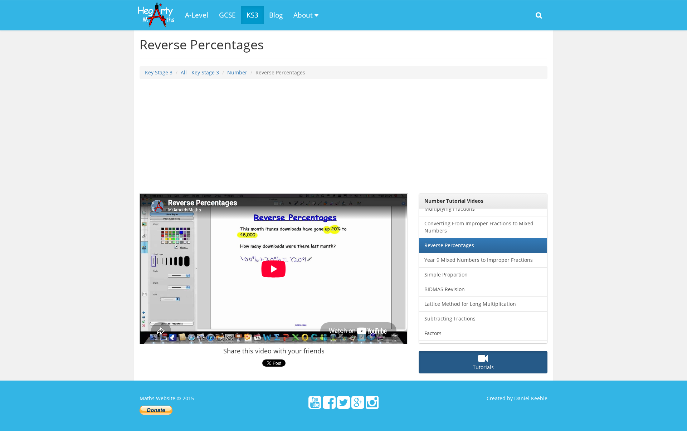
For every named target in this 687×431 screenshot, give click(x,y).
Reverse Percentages (449, 245)
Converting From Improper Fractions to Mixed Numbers (478, 227)
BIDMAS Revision (444, 289)
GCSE (227, 15)
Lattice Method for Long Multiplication (470, 303)
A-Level (196, 15)
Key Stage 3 (158, 72)
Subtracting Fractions (450, 318)
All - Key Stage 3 (200, 72)
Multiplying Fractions (449, 208)
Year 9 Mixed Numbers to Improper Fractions (478, 259)
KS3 (252, 15)
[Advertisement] (343, 136)
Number (237, 72)
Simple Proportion (446, 274)
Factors (433, 333)
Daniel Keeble (530, 398)
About (304, 15)
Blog (276, 15)
